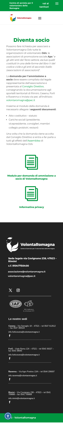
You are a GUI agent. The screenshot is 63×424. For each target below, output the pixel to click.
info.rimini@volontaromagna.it (21, 398)
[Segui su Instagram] (18, 290)
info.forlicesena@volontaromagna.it (24, 332)
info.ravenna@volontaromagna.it (22, 375)
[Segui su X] (10, 290)
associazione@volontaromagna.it (26, 271)
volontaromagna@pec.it (20, 100)
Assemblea (33, 140)
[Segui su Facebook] (9, 335)
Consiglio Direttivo (33, 86)
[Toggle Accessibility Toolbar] (8, 416)
